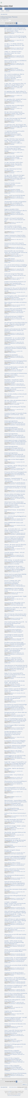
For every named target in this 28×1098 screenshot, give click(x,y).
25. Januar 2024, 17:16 (19, 660)
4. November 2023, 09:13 (20, 727)
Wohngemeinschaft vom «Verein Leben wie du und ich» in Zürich (15, 713)
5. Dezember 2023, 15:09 (20, 685)
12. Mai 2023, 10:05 (19, 791)
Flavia (13, 796)
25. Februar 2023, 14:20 (19, 822)
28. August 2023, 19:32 (19, 764)
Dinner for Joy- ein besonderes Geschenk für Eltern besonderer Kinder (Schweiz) (15, 994)
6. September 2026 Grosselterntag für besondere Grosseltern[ (14, 106)
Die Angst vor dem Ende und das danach (16, 805)
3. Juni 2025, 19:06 (18, 351)
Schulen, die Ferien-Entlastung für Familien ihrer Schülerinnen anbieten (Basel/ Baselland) (15, 951)
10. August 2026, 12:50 (19, 63)
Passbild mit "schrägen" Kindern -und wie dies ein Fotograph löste (15, 826)
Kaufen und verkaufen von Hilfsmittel (15, 370)
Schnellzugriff (1, 9)
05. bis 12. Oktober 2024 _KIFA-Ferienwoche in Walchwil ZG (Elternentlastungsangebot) (12, 582)
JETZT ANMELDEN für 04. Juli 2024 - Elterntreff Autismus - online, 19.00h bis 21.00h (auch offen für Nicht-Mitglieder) (14, 568)
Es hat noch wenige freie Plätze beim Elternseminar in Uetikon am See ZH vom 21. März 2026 (15, 275)
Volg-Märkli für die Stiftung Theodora (14, 972)
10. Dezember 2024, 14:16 (20, 442)
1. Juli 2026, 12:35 (18, 171)
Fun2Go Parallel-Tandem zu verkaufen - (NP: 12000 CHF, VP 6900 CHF (15, 367)
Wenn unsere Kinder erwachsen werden (16, 49)
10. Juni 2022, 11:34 (19, 1034)
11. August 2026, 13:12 (19, 40)
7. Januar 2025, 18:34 (19, 409)
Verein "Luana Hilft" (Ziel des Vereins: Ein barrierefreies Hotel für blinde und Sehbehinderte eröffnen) (14, 1031)
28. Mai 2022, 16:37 (19, 1074)
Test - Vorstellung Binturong (11, 808)
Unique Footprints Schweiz (11, 68)
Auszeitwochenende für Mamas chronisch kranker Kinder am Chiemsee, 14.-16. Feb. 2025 (15, 488)
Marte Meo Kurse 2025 (10, 1039)
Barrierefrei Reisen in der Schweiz (13, 750)
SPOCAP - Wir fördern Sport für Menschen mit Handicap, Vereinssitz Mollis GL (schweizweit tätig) (15, 546)
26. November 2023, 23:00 (20, 693)
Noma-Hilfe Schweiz (9, 258)
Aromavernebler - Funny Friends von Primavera (13, 775)
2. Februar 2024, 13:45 (19, 645)
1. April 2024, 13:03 (18, 584)
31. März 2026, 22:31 (19, 239)
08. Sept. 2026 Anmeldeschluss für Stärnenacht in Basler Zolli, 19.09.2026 (14, 112)
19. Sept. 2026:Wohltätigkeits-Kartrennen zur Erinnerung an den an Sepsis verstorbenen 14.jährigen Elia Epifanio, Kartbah (15, 149)
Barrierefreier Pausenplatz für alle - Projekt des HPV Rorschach (15, 597)
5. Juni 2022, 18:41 (18, 1040)
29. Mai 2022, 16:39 (19, 1068)
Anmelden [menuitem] (27, 9)
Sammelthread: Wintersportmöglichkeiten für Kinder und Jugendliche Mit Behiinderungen (15, 698)
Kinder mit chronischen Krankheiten (15, 639)
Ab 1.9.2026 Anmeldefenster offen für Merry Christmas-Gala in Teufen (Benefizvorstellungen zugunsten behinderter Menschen (14, 76)
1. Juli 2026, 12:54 (18, 143)
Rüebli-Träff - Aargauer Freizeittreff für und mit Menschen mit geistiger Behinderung (15, 762)
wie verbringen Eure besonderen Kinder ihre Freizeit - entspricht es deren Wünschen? (15, 323)
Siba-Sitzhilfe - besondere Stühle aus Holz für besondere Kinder (15, 833)
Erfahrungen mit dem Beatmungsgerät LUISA (14, 460)
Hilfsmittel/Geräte (12, 377)
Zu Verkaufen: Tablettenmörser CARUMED (15, 745)
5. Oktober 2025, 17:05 (19, 325)
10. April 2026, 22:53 (19, 222)
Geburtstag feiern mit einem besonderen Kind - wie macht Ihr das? (14, 928)
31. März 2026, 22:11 (19, 247)
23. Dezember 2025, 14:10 (20, 292)
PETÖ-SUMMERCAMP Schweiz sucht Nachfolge (13, 523)
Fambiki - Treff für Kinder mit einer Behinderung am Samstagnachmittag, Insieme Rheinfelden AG (14, 942)
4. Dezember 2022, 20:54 (20, 907)
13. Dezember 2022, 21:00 (20, 871)
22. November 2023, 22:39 (20, 715)
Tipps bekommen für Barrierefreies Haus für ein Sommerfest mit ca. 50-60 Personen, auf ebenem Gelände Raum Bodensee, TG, (15, 667)
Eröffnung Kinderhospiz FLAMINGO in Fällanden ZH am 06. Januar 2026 (14, 316)
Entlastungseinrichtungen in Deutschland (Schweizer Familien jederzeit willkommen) (15, 440)
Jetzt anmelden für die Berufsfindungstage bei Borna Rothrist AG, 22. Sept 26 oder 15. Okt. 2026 (15, 37)
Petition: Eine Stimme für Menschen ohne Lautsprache (15, 1024)
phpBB (10, 1091)
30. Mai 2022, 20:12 (19, 1046)
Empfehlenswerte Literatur (13, 397)
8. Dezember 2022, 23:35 (20, 884)
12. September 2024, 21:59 (20, 533)
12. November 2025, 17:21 (20, 311)
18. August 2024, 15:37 (19, 555)
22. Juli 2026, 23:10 (18, 69)
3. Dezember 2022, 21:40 (20, 930)
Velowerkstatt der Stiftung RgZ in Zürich (14, 602)
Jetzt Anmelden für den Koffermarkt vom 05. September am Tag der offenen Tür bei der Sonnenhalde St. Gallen (15, 29)
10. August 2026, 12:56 (19, 55)
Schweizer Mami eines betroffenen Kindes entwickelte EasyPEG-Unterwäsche (15, 309)
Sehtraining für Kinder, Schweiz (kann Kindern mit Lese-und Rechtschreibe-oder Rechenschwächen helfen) (15, 503)
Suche (2, 10)
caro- (13, 1007)
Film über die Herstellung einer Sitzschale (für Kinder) (15, 407)
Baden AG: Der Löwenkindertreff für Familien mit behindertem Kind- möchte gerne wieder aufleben (14, 674)
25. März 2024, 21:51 (19, 592)
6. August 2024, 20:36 (19, 562)
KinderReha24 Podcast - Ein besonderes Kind (14, 510)
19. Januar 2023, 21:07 (19, 828)
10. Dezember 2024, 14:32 (20, 430)
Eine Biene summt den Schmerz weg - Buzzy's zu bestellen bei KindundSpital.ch (15, 643)
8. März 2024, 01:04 (19, 603)
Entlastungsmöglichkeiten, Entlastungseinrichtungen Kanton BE (13, 453)
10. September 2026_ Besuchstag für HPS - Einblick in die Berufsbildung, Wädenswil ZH (15, 125)
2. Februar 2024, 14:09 (19, 638)
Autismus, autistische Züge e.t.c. (14, 279)
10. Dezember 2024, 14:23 (20, 436)
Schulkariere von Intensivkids (14, 404)
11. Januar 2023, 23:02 (19, 841)
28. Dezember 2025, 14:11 (20, 284)
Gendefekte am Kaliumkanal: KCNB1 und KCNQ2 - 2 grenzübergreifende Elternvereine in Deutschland (14, 650)
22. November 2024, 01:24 (20, 490)
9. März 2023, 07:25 (23, 815)
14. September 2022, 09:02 (20, 981)
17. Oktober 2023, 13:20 (19, 737)
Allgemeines (11, 186)
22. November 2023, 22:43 (20, 708)
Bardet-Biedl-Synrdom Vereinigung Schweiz (15, 361)
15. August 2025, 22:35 (19, 333)
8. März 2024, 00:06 (19, 618)
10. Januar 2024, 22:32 (19, 669)
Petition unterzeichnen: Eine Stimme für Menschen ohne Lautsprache (14, 869)
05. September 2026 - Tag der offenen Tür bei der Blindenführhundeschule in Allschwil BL (15, 93)
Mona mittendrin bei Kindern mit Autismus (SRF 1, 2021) (15, 303)
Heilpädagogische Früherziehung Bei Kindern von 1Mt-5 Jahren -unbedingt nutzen (14, 590)
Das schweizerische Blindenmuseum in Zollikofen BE (14, 875)
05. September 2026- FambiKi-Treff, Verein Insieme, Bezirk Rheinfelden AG (15, 99)
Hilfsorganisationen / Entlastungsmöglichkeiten (17, 248)
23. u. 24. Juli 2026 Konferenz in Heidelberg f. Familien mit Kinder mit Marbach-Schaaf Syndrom (15, 266)
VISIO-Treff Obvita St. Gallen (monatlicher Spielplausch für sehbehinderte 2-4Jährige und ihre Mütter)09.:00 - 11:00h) (15, 912)
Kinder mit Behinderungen (13, 593)
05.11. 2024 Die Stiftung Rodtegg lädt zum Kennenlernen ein (15, 516)
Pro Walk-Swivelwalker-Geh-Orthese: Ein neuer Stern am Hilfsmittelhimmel (14, 820)
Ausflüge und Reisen (12, 223)
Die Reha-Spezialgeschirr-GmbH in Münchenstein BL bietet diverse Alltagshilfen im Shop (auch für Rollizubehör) (13, 734)
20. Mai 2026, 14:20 (19, 190)
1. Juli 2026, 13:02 (18, 101)
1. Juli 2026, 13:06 (18, 79)
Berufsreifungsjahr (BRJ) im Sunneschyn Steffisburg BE (14, 725)
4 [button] (21, 23)
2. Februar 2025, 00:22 (19, 390)
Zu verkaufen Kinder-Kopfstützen (12, 629)
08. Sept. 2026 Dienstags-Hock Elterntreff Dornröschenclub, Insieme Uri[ (15, 119)
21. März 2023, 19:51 (19, 804)
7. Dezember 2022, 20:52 (20, 891)
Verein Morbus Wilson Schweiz (12, 863)
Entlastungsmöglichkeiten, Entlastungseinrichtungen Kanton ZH (13, 434)
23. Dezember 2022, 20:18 (20, 859)
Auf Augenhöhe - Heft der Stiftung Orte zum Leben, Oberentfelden (15, 466)
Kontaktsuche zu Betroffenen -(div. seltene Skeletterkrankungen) (15, 608)
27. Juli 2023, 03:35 (18, 771)
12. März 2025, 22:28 (19, 369)
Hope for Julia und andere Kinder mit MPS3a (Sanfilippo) (15, 965)
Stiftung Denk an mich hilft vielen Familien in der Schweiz (15, 935)
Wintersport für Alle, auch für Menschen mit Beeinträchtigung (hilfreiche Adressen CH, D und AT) (15, 289)
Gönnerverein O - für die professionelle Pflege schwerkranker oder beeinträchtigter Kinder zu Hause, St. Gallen (15, 979)
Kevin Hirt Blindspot (15, 815)
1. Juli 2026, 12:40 (18, 152)
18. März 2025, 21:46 (19, 362)
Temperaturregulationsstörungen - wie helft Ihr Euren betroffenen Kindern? (15, 1018)
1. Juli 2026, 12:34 (18, 179)
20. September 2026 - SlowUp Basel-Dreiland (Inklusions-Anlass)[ (13, 156)
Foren (3, 9)
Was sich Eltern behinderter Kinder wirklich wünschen (15, 889)
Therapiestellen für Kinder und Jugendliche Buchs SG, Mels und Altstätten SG (15, 202)
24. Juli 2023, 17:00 (18, 777)
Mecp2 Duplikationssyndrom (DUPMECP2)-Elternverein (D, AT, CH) (15, 61)
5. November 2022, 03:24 (20, 960)
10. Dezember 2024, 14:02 (20, 449)
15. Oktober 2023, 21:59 (19, 742)
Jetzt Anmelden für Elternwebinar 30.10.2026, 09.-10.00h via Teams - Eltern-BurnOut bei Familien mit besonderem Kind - (15, 228)
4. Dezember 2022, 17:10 (20, 923)
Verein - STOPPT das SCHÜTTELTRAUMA (14, 195)
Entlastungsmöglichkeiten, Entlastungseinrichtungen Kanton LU (13, 447)
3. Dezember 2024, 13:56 (20, 468)
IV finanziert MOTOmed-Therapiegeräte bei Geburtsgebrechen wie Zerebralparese (15, 472)
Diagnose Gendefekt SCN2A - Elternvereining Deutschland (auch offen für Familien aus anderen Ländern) (15, 210)
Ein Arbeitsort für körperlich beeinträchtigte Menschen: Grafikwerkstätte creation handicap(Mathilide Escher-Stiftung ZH (15, 706)
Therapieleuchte (8, 1006)
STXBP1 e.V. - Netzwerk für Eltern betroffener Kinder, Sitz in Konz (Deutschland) (12, 53)
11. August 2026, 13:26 (19, 32)
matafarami (14, 846)
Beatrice (13, 32)
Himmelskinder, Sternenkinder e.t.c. (15, 256)
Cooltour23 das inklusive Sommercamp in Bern (15, 813)
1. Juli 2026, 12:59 (18, 114)
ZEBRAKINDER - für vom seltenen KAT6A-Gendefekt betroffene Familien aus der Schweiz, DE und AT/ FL (14, 339)
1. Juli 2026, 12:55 (18, 135)
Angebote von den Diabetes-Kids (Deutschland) (12, 1011)
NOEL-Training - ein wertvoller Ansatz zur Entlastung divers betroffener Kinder (15, 560)
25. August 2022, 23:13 (18, 1007)
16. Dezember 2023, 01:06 (20, 677)
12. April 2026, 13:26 (19, 213)
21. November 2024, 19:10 (20, 498)
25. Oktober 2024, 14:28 (19, 506)
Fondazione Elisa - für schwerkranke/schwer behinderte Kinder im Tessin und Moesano (15, 958)
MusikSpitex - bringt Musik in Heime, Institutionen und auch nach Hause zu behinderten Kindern (14, 381)
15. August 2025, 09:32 (19, 342)
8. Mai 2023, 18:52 (18, 796)
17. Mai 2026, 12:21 (19, 196)
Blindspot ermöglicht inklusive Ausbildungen (12, 850)
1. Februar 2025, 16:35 (19, 396)
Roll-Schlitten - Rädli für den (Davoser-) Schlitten (14, 769)
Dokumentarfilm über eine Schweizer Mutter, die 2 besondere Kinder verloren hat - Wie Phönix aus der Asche (15, 252)
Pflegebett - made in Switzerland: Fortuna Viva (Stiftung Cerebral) (15, 388)
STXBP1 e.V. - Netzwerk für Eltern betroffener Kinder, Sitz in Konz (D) (13, 658)
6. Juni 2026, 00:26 (18, 185)
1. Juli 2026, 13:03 (18, 95)
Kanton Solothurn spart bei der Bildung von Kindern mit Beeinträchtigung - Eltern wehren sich (15, 690)
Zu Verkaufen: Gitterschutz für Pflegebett (14, 741)
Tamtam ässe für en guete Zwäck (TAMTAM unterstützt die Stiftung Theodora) (15, 574)
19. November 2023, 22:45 (20, 721)
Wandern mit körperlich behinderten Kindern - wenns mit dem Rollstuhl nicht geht (14, 219)
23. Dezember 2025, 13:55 (20, 298)
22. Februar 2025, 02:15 (19, 376)
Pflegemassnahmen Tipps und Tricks (15, 646)
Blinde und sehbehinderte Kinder (14, 619)
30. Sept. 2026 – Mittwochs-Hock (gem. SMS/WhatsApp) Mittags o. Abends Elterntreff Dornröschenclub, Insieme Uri (14, 176)
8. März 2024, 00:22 (19, 610)
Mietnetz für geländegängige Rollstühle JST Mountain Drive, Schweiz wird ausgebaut (15, 857)
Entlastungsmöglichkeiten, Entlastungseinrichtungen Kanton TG (13, 421)
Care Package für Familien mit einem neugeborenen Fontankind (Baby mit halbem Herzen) (13, 636)
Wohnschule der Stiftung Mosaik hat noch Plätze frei (15, 896)
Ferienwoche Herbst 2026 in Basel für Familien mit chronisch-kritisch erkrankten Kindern (15, 244)
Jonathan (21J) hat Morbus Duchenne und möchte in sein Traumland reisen (15, 282)
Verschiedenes (11, 326)
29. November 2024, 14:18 (20, 474)
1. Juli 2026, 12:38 (18, 158)
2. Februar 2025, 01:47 (19, 383)
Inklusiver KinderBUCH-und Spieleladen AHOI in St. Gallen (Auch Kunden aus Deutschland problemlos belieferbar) (14, 538)
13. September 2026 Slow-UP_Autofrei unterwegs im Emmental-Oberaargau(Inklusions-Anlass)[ (14, 132)
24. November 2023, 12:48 (20, 700)
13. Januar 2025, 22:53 (19, 403)
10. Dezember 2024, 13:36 (20, 455)
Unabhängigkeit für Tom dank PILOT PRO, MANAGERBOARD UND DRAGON (15, 756)
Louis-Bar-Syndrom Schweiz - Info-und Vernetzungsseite (14, 553)
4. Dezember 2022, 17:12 (20, 915)
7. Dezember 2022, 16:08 (20, 898)
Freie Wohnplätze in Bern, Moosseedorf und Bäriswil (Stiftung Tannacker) (15, 296)
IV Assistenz (11, 785)
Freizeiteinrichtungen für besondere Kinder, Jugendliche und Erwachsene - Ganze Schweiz (15, 414)
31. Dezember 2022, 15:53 (21, 846)
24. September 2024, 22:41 (20, 518)
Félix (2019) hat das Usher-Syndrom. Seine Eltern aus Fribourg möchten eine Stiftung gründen (15, 615)
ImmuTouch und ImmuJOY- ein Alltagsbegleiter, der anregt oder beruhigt (15, 839)
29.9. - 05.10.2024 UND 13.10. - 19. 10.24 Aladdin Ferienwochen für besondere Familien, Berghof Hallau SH (15, 530)
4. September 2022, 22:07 (20, 996)
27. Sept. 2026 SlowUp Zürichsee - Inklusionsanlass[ (13, 169)
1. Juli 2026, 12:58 (18, 121)
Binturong (13, 809)
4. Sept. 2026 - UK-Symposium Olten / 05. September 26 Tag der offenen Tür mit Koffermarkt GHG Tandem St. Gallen (15, 85)
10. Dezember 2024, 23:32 (20, 417)
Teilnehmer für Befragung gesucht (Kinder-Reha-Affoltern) (15, 1044)
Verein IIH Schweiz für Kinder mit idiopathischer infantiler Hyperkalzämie (14, 882)
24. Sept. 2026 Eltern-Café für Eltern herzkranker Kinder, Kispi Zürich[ (13, 163)
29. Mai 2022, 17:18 (19, 1053)
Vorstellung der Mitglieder (13, 810)
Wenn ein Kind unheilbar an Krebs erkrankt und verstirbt (15, 394)
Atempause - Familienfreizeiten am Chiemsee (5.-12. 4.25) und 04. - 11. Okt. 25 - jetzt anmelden (15, 480)
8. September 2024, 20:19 (20, 548)
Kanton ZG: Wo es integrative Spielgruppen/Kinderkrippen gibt (12, 1058)
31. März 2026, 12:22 (19, 255)
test (5, 795)
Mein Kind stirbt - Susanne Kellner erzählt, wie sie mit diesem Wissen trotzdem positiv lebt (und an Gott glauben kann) (15, 802)
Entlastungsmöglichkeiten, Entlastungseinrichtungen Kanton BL (13, 428)
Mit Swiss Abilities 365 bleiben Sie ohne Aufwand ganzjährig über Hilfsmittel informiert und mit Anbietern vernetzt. (14, 495)
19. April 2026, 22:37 (19, 204)
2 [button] (18, 23)
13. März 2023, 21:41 (20, 809)
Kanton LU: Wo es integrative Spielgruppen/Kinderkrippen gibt (12, 1066)
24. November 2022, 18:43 (20, 937)
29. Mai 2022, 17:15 (19, 1060)
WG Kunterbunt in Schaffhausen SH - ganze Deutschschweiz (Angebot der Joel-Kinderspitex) (15, 987)
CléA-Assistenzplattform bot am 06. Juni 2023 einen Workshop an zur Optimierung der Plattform (15, 789)
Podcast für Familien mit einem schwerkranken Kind (12, 183)
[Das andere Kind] (14, 2)
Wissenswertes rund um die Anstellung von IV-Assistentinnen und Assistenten (15, 781)
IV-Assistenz (11, 797)
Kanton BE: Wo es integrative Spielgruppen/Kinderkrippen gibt (12, 1051)
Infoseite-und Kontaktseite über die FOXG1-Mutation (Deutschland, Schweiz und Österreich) (15, 330)
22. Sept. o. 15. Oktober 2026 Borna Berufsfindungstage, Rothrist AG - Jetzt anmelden (14, 45)
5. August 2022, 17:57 (19, 1020)
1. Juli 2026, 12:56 (18, 127)
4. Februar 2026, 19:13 (19, 260)
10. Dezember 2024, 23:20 (20, 423)
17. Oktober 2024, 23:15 (19, 512)
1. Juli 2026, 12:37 (18, 165)
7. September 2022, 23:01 (20, 989)
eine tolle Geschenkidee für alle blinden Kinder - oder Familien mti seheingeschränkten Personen (14, 682)
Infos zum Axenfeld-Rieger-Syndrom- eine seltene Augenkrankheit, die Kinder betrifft (15, 719)
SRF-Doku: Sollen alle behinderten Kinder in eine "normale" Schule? (15, 401)
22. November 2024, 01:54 (20, 482)
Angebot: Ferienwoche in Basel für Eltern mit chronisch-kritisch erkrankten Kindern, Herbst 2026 (15, 237)
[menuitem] (24, 8)
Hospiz (10, 240)
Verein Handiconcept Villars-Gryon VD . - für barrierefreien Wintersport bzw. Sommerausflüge (15, 623)
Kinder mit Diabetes (12, 1014)
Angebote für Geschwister (11, 355)
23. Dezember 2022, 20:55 (20, 852)
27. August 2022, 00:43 (19, 1002)
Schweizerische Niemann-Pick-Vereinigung (15, 1073)
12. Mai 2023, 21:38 (19, 783)
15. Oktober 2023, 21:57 (19, 747)
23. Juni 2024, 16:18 (19, 570)
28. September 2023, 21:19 (20, 758)
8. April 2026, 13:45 (18, 231)
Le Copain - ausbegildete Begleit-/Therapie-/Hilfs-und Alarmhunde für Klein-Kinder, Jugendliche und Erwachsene (15, 904)
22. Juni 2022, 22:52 (19, 1026)
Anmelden (7, 10)
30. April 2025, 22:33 (19, 356)
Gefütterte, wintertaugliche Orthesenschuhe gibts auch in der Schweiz (15, 374)
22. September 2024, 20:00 (20, 525)
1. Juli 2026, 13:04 (18, 87)
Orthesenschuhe (8, 845)
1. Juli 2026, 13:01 (18, 108)
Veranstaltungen (11, 33)
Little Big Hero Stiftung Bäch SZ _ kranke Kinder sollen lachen (14, 1000)
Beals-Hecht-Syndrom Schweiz (12, 189)
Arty (9, 1092)
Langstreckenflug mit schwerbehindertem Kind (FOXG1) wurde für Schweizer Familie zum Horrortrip (15, 348)
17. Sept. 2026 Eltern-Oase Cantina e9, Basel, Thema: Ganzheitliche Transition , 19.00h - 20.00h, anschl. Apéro (14, 140)
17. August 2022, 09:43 (19, 1013)
